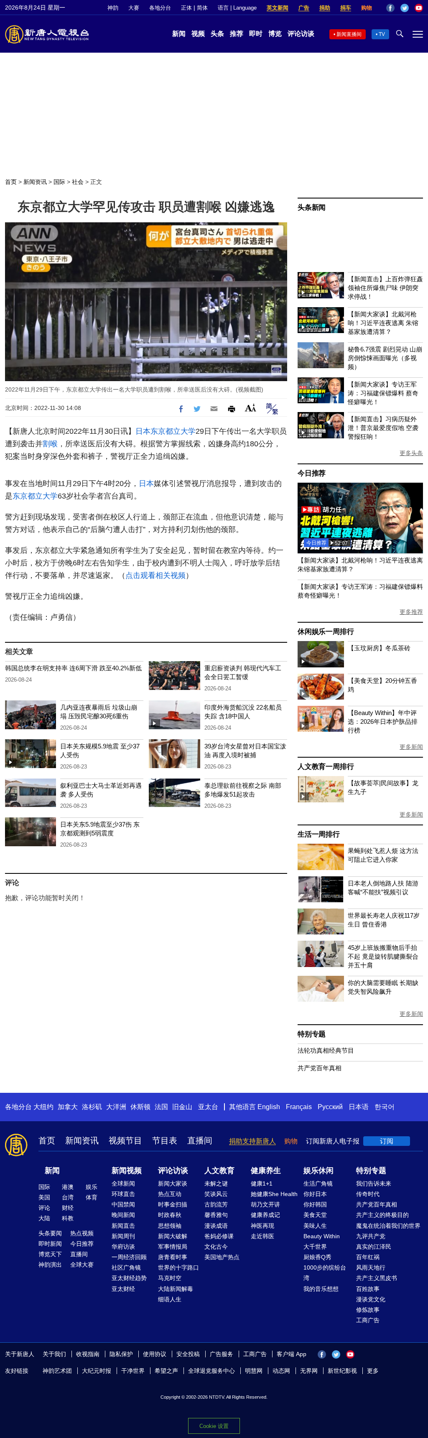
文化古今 (216, 1246)
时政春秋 (169, 1214)
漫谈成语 (216, 1225)
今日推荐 (312, 473)
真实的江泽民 (373, 1246)
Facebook (390, 8)
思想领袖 (169, 1225)
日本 (142, 431)
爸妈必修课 (219, 1236)
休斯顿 (140, 1106)
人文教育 (219, 1170)
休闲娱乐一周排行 (326, 632)
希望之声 (166, 1370)
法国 (161, 1106)
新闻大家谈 (172, 1183)
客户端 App (291, 1354)
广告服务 (221, 1354)
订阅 (386, 1141)
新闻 (179, 33)
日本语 (359, 1106)
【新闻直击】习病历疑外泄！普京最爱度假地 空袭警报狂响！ (383, 427)
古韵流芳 (216, 1204)
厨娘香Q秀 (317, 1257)
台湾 (68, 1197)
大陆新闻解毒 (175, 1288)
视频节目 (125, 1140)
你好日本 (315, 1194)
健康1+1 (262, 1183)
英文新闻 (277, 8)
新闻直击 (123, 1225)
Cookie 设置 (214, 1426)
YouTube (419, 8)
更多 (373, 1370)
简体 (202, 8)
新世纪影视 (342, 1370)
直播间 (199, 1140)
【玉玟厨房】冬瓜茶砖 (379, 648)
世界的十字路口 (178, 1267)
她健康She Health (274, 1194)
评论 (44, 1207)
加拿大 (68, 1106)
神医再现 (262, 1225)
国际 (59, 181)
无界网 (309, 1370)
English (268, 1106)
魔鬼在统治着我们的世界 (388, 1225)
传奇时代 (368, 1194)
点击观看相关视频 (155, 575)
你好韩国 (315, 1204)
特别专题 (312, 1034)
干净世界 (133, 1370)
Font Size (251, 407)
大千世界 (315, 1246)
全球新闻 (123, 1183)
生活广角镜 (318, 1183)
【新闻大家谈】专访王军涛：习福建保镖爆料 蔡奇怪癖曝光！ (383, 393)
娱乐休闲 (318, 1170)
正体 (186, 8)
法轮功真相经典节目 (326, 1050)
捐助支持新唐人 (252, 1141)
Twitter (404, 8)
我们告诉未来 (373, 1183)
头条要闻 (50, 1233)
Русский (330, 1106)
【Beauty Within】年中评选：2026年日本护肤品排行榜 (383, 721)
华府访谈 (123, 1246)
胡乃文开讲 (265, 1204)
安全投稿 (188, 1354)
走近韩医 (262, 1236)
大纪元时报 (96, 1370)
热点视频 (82, 1233)
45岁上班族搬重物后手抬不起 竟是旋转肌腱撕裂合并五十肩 (383, 956)
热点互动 (169, 1194)
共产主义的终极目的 (382, 1214)
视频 (198, 33)
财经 (68, 1207)
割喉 (50, 444)
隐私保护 (121, 1354)
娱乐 (91, 1186)
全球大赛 (82, 1264)
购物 (366, 8)
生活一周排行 (319, 834)
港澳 (68, 1186)
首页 (11, 181)
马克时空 (169, 1278)
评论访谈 (301, 33)
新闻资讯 (35, 181)
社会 (78, 181)
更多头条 (411, 453)
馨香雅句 (216, 1214)
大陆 (44, 1218)
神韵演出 (50, 1264)
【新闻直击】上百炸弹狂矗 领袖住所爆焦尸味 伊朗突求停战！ (385, 287)
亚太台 (208, 1106)
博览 (275, 33)
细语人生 (169, 1299)
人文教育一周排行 (326, 767)
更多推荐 (411, 611)
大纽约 (43, 1106)
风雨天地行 (370, 1267)
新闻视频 (127, 1170)
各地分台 (160, 8)
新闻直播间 (349, 34)
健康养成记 (265, 1214)
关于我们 (54, 1354)
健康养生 (266, 1170)
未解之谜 (216, 1183)
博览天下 (50, 1254)
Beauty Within (321, 1236)
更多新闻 (411, 746)
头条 (217, 33)
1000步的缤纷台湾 (324, 1272)
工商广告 (368, 1320)
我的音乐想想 (321, 1288)
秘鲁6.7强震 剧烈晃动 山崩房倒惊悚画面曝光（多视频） (385, 358)
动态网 (281, 1370)
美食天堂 (315, 1214)
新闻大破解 (172, 1236)
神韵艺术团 (57, 1370)
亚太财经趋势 (129, 1278)
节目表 (164, 1140)
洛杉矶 (92, 1106)
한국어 (384, 1106)
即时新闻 (50, 1243)
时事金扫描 (172, 1204)
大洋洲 (116, 1106)
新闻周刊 (123, 1236)
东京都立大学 (173, 431)
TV (382, 34)
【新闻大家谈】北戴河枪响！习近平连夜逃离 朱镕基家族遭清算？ (383, 323)
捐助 (324, 8)
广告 (303, 8)
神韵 (112, 8)
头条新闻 (312, 207)
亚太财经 (123, 1288)
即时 (255, 33)
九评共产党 (370, 1236)
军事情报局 (172, 1246)
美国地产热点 (221, 1257)
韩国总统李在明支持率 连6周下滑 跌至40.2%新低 (73, 668)
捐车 (345, 8)
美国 (44, 1197)
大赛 (133, 8)
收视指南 (87, 1354)
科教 (68, 1218)
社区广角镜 (126, 1267)
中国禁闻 (123, 1204)
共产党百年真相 (319, 1068)
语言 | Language (237, 8)
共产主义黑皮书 (376, 1278)
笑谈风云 (216, 1194)
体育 (91, 1197)
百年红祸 (368, 1257)
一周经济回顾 (129, 1257)
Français (299, 1106)
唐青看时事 (172, 1257)
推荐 (236, 33)
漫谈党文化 (370, 1299)
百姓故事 (368, 1288)
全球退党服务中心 (211, 1370)
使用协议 (154, 1354)
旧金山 (182, 1106)
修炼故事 (368, 1309)
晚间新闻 (123, 1214)
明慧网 (253, 1370)
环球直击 (123, 1194)
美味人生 (315, 1225)
